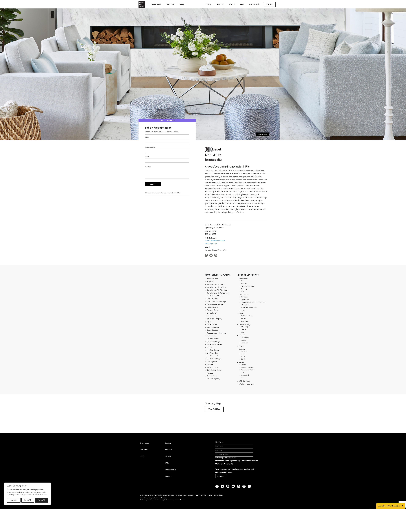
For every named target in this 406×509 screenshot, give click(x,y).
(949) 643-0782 (175, 193)
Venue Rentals (254, 4)
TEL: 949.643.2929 (201, 495)
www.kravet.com (211, 243)
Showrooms (156, 4)
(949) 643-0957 (210, 234)
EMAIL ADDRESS (150, 147)
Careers (232, 4)
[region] (27, 494)
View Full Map (214, 409)
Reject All (27, 500)
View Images (262, 134)
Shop (182, 4)
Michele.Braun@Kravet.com (215, 241)
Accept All (41, 500)
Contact (269, 4)
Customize (13, 500)
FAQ (242, 4)
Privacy (210, 495)
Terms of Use (218, 495)
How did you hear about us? (225, 458)
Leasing (208, 4)
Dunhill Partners (161, 498)
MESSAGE (148, 166)
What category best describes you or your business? (234, 469)
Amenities (220, 4)
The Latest (170, 4)
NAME (147, 137)
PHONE (147, 157)
